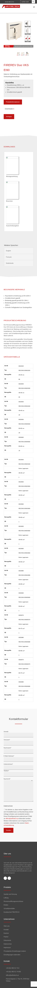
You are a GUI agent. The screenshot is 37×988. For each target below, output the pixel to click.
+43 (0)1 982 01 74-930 (13, 971)
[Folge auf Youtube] (9, 878)
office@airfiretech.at (12, 818)
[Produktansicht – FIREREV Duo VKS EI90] (18, 33)
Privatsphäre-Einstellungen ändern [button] (15, 951)
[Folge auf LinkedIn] (5, 878)
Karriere (6, 933)
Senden (8, 830)
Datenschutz (8, 806)
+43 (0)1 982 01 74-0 (9, 1)
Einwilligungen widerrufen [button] (12, 954)
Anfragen (9, 116)
